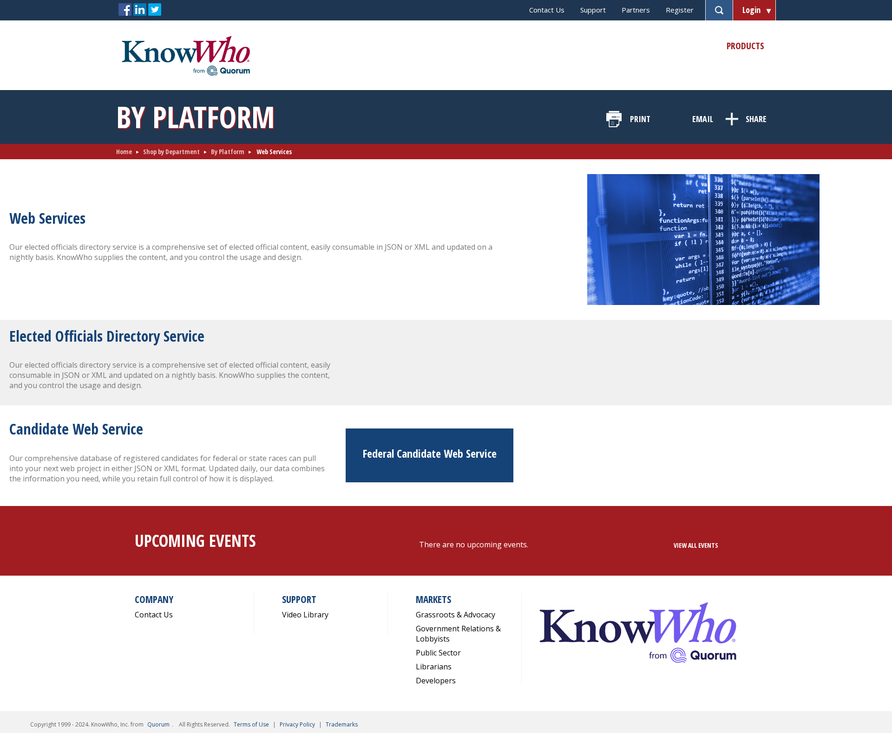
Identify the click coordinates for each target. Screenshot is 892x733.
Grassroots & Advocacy (455, 615)
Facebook (124, 9)
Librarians (434, 667)
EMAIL (702, 118)
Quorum (158, 724)
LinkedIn (139, 9)
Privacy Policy (297, 724)
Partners (636, 9)
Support (593, 9)
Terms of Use (251, 724)
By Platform (227, 151)
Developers (436, 680)
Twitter (154, 9)
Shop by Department (171, 151)
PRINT (640, 118)
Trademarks (342, 724)
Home (124, 151)
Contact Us (546, 9)
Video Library (305, 615)
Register (680, 9)
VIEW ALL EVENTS (696, 545)
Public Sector (438, 653)
